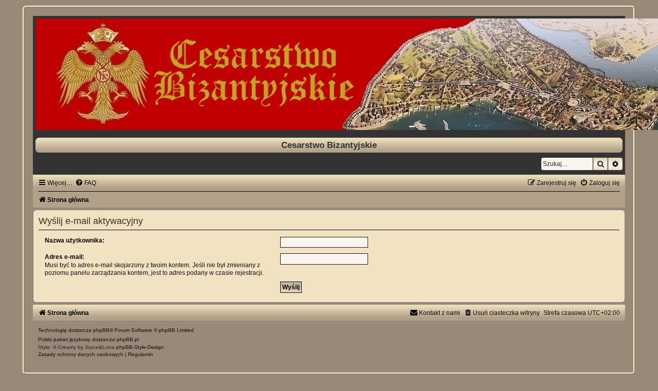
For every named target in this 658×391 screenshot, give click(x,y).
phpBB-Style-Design (140, 347)
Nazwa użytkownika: (74, 240)
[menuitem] (85, 183)
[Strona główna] (329, 74)
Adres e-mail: (64, 256)
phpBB (101, 330)
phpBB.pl (128, 339)
